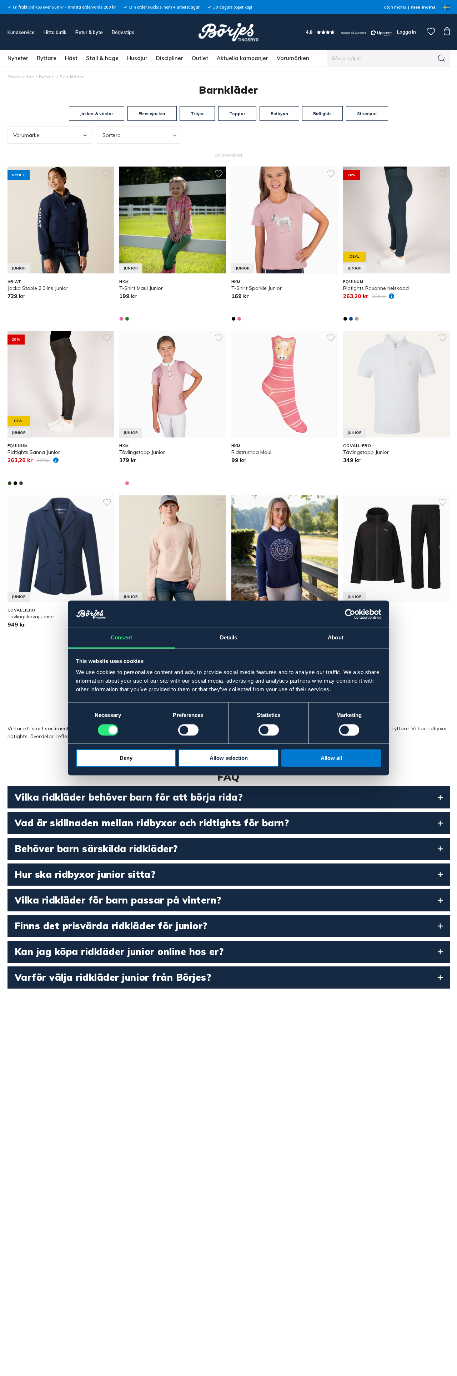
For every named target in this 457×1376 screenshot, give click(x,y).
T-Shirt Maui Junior (141, 288)
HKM (124, 281)
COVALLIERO (357, 445)
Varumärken (293, 58)
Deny (126, 758)
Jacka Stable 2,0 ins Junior (37, 288)
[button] (348, 32)
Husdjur (137, 58)
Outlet (200, 58)
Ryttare (46, 58)
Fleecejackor (152, 113)
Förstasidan (20, 76)
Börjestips (123, 32)
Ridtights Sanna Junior (33, 452)
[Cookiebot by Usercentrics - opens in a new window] (350, 614)
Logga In (406, 32)
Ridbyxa (279, 113)
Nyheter (17, 58)
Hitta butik (55, 32)
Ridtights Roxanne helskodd (376, 288)
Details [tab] (228, 638)
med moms (423, 7)
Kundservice (21, 32)
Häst (71, 58)
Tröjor (197, 113)
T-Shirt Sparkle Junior (256, 288)
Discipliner (169, 58)
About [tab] (335, 638)
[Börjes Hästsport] (228, 32)
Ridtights (322, 113)
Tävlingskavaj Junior (30, 616)
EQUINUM (353, 281)
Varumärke (26, 135)
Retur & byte (89, 32)
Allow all (331, 758)
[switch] (188, 730)
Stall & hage (102, 58)
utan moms (395, 7)
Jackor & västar (96, 113)
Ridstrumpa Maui (251, 452)
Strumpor (367, 113)
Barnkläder (72, 76)
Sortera (111, 135)
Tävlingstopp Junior (142, 452)
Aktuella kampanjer (242, 58)
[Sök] (441, 58)
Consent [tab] (121, 638)
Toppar (237, 113)
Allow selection (229, 758)
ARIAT (14, 281)
